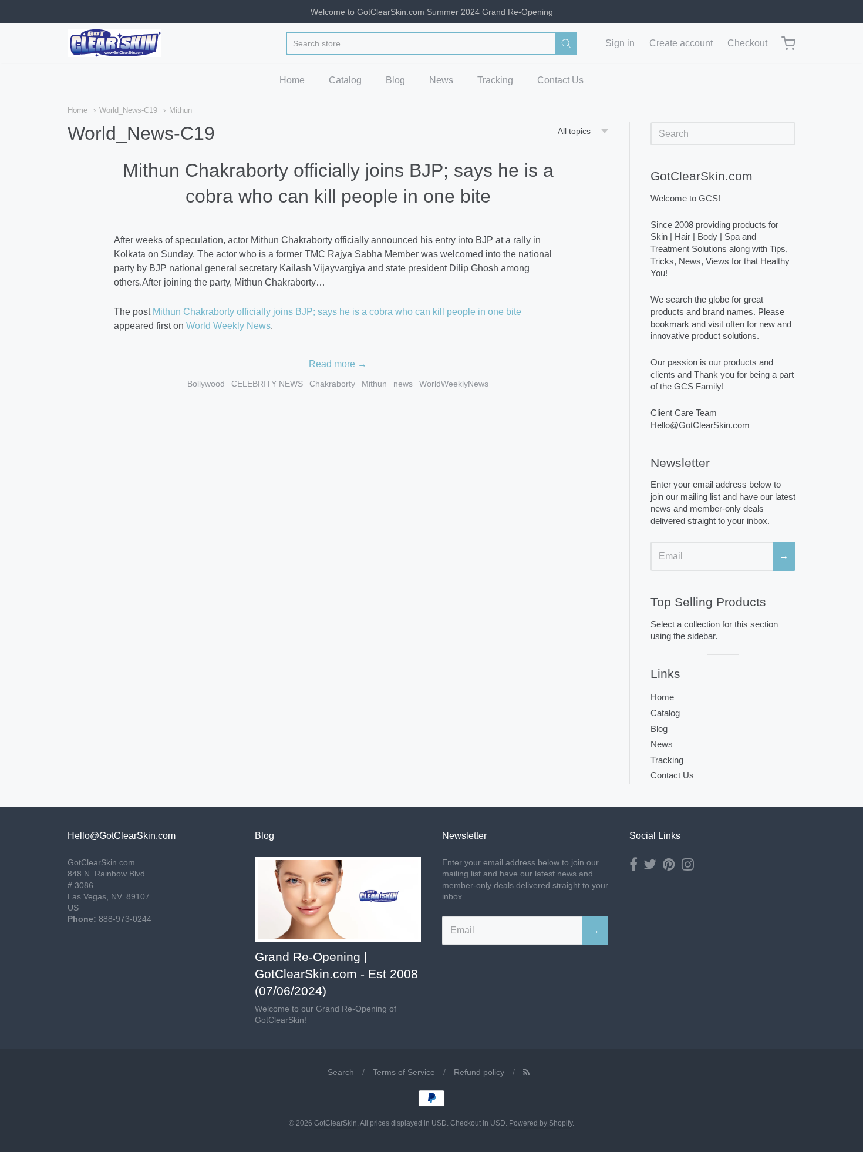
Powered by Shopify (540, 1123)
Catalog (345, 80)
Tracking (495, 80)
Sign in (620, 43)
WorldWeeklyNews (453, 383)
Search (341, 1072)
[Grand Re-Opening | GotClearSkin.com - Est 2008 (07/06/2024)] (338, 899)
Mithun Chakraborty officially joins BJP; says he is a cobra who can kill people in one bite (337, 312)
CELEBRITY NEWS (267, 383)
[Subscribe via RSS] (526, 1072)
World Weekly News (228, 326)
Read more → (338, 364)
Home (292, 80)
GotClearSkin (335, 1123)
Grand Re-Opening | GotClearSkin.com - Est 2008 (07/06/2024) (336, 973)
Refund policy (479, 1072)
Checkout (747, 43)
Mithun (180, 110)
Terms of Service (404, 1072)
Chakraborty (332, 383)
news (403, 383)
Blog (395, 80)
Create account (681, 43)
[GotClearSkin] (114, 43)
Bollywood (206, 383)
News (441, 80)
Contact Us (560, 80)
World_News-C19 (128, 110)
